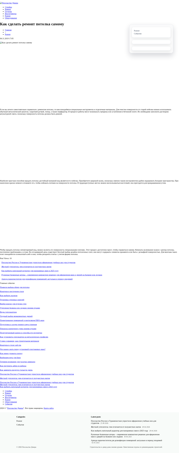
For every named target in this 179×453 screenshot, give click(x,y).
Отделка (8, 11)
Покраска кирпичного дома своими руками (18, 329)
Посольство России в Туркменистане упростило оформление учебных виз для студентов (38, 262)
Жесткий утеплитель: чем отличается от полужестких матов (26, 267)
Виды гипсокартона (8, 312)
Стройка (8, 7)
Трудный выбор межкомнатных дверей (16, 316)
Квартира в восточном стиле (12, 291)
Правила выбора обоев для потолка (14, 287)
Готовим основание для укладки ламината (17, 362)
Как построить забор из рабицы (13, 366)
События (8, 404)
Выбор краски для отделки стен (13, 304)
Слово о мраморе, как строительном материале (19, 341)
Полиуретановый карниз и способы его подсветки (21, 333)
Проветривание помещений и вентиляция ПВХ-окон (22, 320)
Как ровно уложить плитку (11, 353)
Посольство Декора (15, 408)
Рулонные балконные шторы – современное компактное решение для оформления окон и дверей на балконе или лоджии (51, 275)
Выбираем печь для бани (10, 358)
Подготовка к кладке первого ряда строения (18, 324)
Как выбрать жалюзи (8, 296)
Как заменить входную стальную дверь (16, 370)
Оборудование (11, 18)
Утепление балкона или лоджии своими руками (20, 308)
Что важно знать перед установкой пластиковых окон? (22, 349)
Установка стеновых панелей (12, 300)
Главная (8, 30)
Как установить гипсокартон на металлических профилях (24, 337)
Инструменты (10, 14)
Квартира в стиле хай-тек (10, 345)
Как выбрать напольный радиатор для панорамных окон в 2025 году (30, 271)
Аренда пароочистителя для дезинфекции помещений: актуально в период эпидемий (37, 279)
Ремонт (8, 9)
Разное (7, 16)
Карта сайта (49, 408)
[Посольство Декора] (9, 3)
